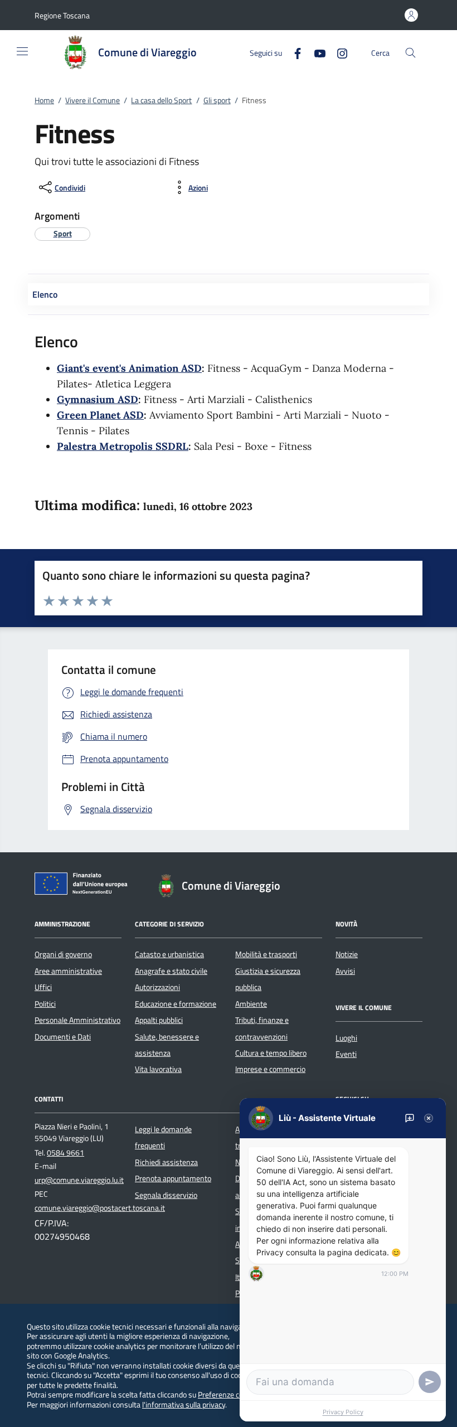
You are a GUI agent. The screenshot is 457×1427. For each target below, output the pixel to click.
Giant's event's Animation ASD (129, 368)
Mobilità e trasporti (266, 954)
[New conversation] (409, 1118)
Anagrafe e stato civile (171, 971)
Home (44, 100)
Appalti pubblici (159, 1020)
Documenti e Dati (63, 1037)
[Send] (430, 1382)
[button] (62, 15)
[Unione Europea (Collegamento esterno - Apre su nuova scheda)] (84, 885)
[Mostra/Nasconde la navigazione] (22, 51)
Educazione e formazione (175, 1004)
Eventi (346, 1054)
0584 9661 (65, 1153)
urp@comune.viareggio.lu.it (79, 1180)
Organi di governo (63, 954)
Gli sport (217, 100)
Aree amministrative (68, 971)
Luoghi (346, 1038)
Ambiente (251, 1004)
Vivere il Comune (92, 100)
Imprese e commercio (270, 1069)
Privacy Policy (343, 1412)
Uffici (43, 987)
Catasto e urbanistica (169, 954)
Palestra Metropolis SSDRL (122, 446)
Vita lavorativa (158, 1069)
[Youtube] (315, 52)
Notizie (347, 954)
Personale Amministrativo (77, 1020)
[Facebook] (293, 52)
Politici (45, 1004)
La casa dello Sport (161, 100)
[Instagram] (338, 52)
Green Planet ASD (100, 415)
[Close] (428, 1118)
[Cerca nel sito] (410, 53)
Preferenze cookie (227, 1394)
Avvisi (345, 971)
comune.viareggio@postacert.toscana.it (100, 1208)
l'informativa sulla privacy (183, 1404)
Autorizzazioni (157, 987)
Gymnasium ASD (97, 399)
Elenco (44, 294)
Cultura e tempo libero (271, 1053)
